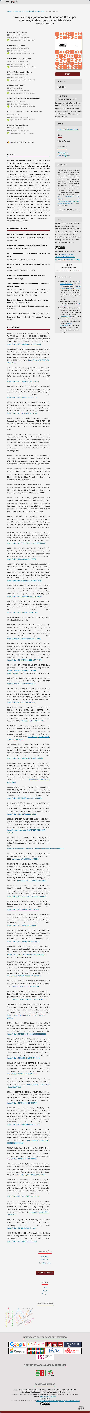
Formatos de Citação (67, 210)
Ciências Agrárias (64, 156)
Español (45, 1290)
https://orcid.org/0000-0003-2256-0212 (22, 120)
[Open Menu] (7, 2)
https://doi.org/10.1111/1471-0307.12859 (21, 1074)
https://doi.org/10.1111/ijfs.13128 (32, 721)
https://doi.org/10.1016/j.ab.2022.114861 (22, 925)
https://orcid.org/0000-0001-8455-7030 (22, 80)
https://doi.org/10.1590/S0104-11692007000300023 (26, 1034)
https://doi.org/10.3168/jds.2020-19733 (21, 814)
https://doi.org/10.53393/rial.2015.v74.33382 (23, 1058)
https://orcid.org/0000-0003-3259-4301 (22, 40)
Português (45, 1294)
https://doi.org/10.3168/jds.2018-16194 (30, 1175)
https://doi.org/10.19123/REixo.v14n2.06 (22, 142)
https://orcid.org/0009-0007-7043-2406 (22, 66)
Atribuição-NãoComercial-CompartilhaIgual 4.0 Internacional (58, 1401)
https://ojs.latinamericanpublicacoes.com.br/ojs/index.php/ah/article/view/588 (35, 848)
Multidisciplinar (63, 153)
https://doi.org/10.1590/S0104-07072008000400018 (26, 896)
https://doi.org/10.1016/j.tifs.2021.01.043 (22, 397)
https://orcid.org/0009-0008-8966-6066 (22, 93)
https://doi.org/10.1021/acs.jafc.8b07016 (22, 413)
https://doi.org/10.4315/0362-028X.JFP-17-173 (24, 660)
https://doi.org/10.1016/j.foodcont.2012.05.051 (24, 639)
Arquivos (17, 11)
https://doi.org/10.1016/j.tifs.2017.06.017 (21, 1228)
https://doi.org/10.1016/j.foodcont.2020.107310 (29, 999)
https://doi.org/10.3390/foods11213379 (21, 559)
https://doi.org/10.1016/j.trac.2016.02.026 (22, 612)
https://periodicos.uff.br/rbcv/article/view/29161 (24, 580)
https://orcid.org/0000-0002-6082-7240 (22, 53)
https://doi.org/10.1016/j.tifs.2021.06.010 (22, 1241)
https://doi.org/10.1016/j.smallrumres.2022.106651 (25, 758)
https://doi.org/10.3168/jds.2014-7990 (21, 702)
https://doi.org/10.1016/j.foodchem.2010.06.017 (24, 596)
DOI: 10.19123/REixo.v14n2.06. (68, 197)
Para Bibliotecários (45, 1263)
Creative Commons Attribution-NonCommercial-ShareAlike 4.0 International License (67, 256)
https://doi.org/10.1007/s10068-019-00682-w (24, 976)
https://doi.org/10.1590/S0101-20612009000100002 (26, 543)
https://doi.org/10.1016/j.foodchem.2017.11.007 (24, 344)
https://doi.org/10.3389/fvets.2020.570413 (23, 909)
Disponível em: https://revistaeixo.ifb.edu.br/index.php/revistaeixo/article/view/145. (68, 201)
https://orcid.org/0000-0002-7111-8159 (22, 133)
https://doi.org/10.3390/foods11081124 (26, 859)
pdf (68, 74)
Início (9, 11)
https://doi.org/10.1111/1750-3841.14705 (22, 1103)
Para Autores (45, 1260)
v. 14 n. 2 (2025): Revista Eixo (33, 11)
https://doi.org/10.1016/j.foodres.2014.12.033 (23, 1124)
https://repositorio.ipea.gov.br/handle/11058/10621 (26, 954)
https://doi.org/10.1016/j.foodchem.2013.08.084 (24, 798)
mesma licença (66, 317)
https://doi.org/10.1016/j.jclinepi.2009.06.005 (23, 941)
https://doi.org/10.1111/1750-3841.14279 (22, 1159)
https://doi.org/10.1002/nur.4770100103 (21, 684)
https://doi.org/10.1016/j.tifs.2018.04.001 (32, 880)
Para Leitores (45, 1256)
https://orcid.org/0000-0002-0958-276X (22, 106)
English (45, 1287)
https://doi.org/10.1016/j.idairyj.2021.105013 (23, 381)
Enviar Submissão (45, 1273)
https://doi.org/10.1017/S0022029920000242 (23, 1196)
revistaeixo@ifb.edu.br (48, 1396)
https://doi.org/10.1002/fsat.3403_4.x (25, 986)
